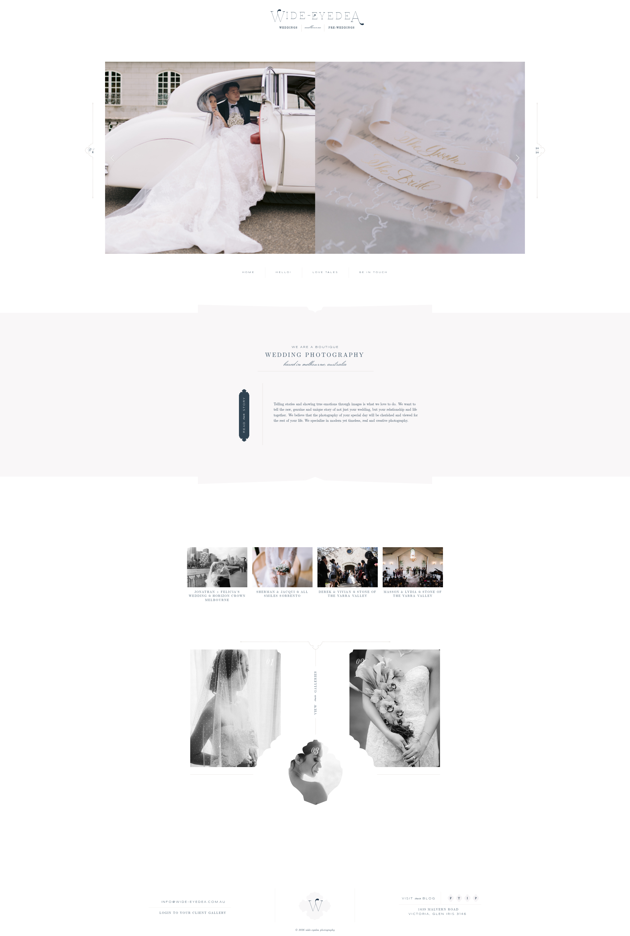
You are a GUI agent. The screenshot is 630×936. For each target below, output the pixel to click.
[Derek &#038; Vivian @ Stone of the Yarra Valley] (347, 567)
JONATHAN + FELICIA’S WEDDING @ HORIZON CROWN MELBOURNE (217, 595)
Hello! (284, 272)
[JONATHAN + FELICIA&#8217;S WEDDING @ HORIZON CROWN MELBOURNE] (217, 567)
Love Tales (326, 272)
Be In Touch (373, 272)
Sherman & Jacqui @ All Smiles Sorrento (282, 593)
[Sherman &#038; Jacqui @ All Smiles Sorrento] (282, 567)
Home (248, 272)
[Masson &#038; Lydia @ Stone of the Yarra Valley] (413, 567)
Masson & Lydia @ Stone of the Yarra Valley (413, 593)
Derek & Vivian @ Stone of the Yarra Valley (348, 593)
